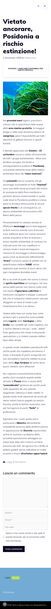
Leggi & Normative (16, 461)
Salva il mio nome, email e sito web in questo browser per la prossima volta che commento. (25, 537)
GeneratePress (39, 605)
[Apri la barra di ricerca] (38, 5)
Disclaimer (8, 592)
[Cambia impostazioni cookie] (4, 604)
